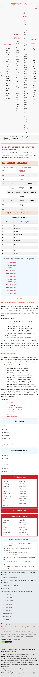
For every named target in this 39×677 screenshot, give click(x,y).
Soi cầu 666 (8, 56)
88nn (11, 646)
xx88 (23, 646)
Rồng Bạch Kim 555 (17, 62)
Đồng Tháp (7, 461)
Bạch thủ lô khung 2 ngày (25, 37)
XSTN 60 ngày (11, 268)
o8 (14, 646)
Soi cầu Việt (8, 89)
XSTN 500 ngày (12, 293)
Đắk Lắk (5, 522)
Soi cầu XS (7, 45)
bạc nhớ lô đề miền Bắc (29, 634)
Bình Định (6, 520)
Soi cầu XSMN (11, 403)
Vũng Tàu (6, 506)
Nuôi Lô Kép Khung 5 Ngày (26, 127)
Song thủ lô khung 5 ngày (25, 115)
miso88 (27, 646)
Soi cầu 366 (8, 61)
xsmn (3, 163)
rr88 (20, 646)
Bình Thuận (23, 486)
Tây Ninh (10, 167)
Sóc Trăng (23, 498)
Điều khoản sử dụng (20, 627)
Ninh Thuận (23, 527)
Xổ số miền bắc (19, 511)
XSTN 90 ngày (11, 270)
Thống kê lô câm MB (34, 102)
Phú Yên (6, 468)
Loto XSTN (10, 414)
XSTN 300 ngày (12, 284)
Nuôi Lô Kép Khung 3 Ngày (26, 92)
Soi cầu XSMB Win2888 (8, 78)
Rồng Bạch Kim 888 (17, 44)
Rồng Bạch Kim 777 (15, 634)
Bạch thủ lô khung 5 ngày (25, 104)
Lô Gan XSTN (11, 405)
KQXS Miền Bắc (7, 594)
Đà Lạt (5, 429)
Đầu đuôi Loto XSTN (13, 416)
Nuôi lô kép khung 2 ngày (25, 58)
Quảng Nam (23, 532)
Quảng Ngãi (6, 532)
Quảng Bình (23, 530)
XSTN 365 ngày (12, 287)
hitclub (31, 646)
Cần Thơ (22, 488)
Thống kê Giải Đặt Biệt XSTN (15, 407)
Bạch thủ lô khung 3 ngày (25, 69)
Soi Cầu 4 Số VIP (34, 41)
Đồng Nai (23, 491)
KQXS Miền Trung (8, 600)
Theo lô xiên (34, 77)
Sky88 (17, 646)
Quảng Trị (6, 534)
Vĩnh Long (23, 503)
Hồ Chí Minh (7, 465)
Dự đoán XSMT (7, 610)
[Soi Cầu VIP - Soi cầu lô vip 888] (19, 4)
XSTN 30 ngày (11, 265)
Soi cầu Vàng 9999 (8, 71)
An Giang (6, 484)
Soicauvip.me (5, 347)
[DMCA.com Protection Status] (6, 643)
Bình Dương (23, 484)
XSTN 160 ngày (12, 279)
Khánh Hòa (7, 438)
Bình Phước (6, 486)
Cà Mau (6, 458)
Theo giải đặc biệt (34, 54)
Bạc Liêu (5, 481)
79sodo (8, 646)
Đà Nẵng (22, 520)
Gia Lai (5, 525)
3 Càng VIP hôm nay (17, 106)
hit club (3, 646)
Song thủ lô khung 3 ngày (25, 80)
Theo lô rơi (34, 72)
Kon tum (6, 442)
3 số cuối (28, 213)
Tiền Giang (7, 435)
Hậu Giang (23, 493)
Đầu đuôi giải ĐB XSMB (34, 64)
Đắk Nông (23, 522)
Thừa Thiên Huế (8, 445)
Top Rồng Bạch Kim (17, 88)
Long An (5, 498)
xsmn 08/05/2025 (22, 163)
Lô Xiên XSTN (11, 412)
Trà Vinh (5, 503)
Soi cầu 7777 (8, 66)
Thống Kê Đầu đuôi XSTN (14, 409)
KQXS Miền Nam (7, 597)
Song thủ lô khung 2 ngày (25, 47)
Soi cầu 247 (8, 99)
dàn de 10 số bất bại (27, 636)
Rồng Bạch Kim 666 (17, 53)
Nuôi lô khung (25, 15)
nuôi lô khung (16, 636)
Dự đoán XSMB (7, 604)
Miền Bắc (6, 426)
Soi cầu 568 (8, 94)
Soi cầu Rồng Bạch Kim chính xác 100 (17, 75)
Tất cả (12, 213)
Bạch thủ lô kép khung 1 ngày (25, 25)
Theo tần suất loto (34, 84)
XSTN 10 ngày (11, 262)
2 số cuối (19, 213)
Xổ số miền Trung (19, 516)
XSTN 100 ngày (12, 273)
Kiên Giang (7, 432)
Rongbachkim (5, 634)
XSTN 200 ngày (12, 282)
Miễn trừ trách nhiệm (7, 627)
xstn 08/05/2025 (26, 167)
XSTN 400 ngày (12, 290)
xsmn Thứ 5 (11, 163)
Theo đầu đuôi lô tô (34, 93)
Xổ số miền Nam (19, 477)
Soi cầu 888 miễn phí (8, 50)
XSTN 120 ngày (12, 276)
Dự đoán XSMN (7, 607)
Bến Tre (22, 481)
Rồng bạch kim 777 (17, 96)
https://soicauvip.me (14, 577)
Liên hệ (29, 627)
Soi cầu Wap (8, 84)
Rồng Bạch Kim (17, 36)
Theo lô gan (34, 48)
